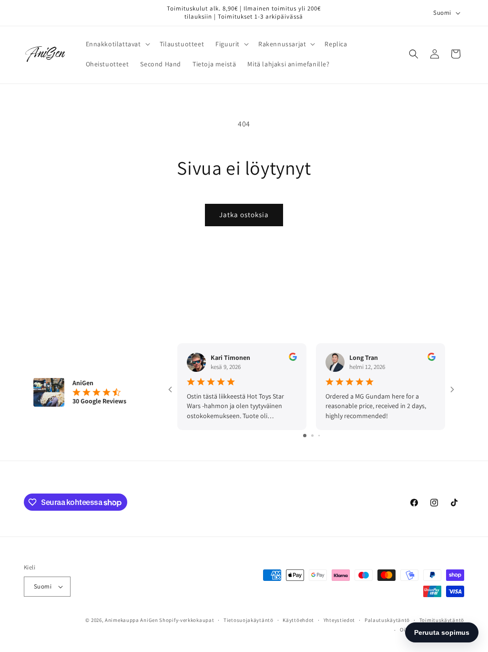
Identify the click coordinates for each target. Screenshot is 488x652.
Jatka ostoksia (244, 214)
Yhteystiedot (339, 620)
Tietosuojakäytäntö (249, 620)
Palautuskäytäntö (387, 620)
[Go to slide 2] (312, 435)
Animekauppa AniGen (131, 620)
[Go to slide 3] (319, 435)
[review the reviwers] (293, 358)
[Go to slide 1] (304, 435)
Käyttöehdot (298, 620)
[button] (117, 44)
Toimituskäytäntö (441, 620)
